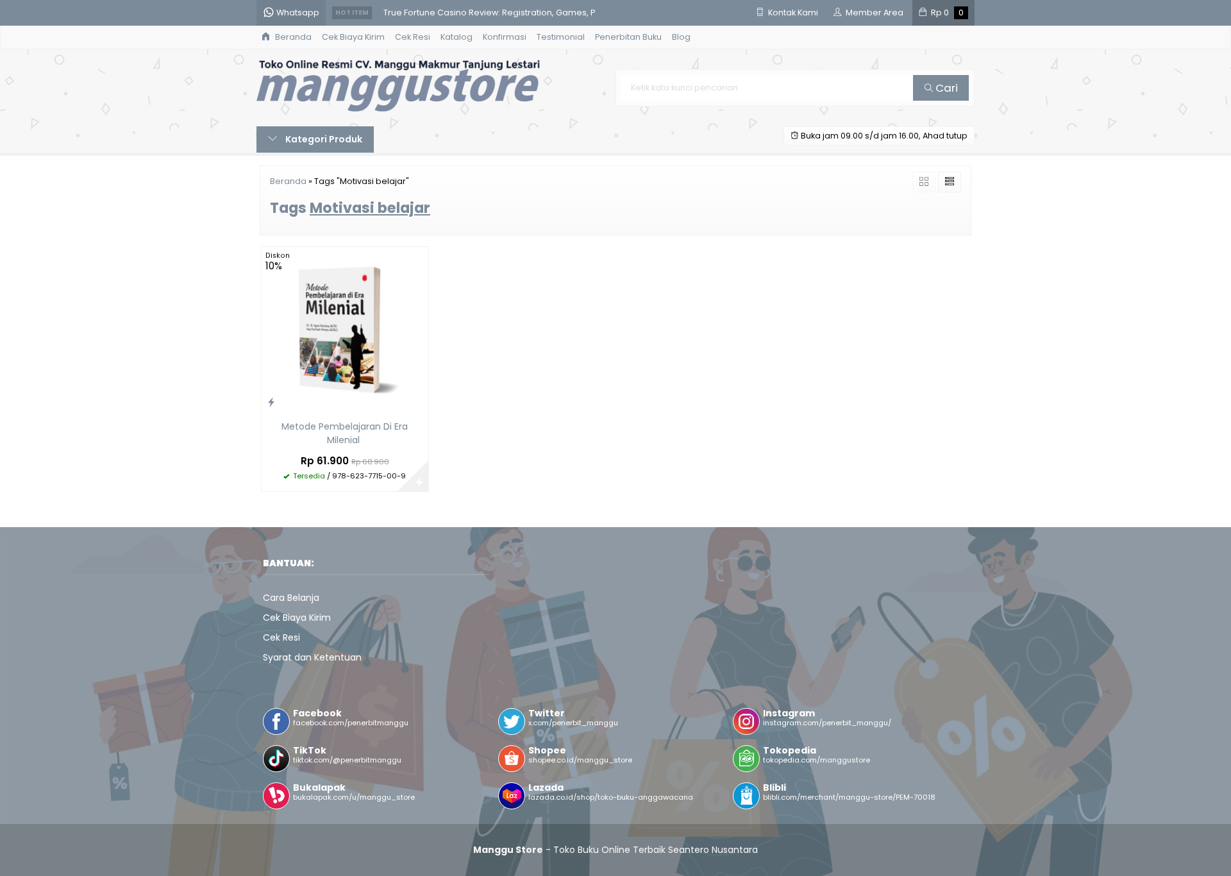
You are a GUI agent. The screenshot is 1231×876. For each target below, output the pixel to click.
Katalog (456, 36)
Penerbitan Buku (628, 36)
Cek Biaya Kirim (353, 36)
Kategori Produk (322, 139)
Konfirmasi (504, 36)
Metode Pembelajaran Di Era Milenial (344, 433)
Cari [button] (945, 88)
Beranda (292, 36)
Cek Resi (412, 36)
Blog (681, 36)
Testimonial (561, 36)
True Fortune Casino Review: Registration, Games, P (489, 12)
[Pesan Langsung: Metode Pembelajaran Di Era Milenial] (271, 402)
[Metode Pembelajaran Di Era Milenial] (345, 329)
